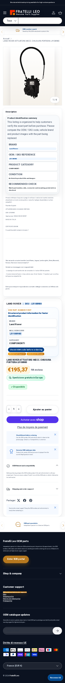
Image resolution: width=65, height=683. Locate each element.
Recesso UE (55, 678)
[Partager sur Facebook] (25, 500)
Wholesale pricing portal (17, 354)
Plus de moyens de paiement (32, 427)
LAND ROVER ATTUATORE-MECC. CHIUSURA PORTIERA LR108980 (31, 41)
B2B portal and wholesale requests (15, 592)
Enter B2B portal (16, 559)
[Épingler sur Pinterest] (31, 500)
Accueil (6, 38)
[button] (60, 12)
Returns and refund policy (11, 598)
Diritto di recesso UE (14, 642)
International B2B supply (35, 354)
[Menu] (5, 12)
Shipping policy (8, 596)
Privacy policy (7, 601)
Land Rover (13, 304)
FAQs (4, 594)
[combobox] (32, 21)
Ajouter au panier (42, 409)
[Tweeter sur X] (19, 500)
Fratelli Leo (14, 676)
